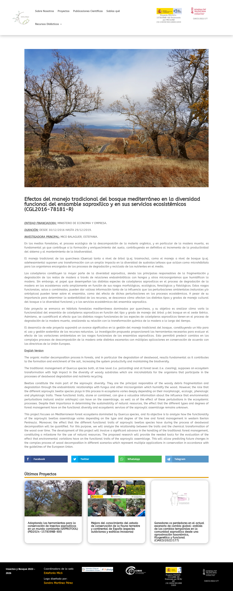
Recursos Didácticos (47, 24)
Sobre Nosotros (44, 11)
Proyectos (63, 11)
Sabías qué (113, 11)
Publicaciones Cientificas (88, 11)
